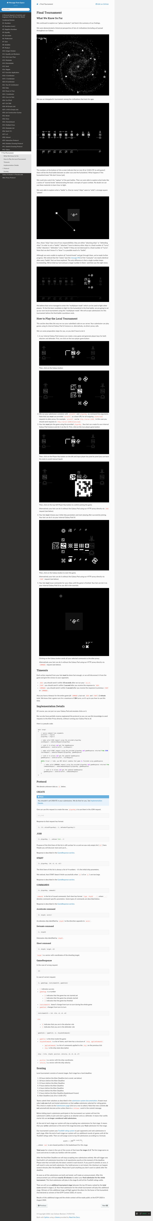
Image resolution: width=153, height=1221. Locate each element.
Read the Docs (74, 1217)
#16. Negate (6, 69)
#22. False (5, 88)
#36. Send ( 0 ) (7, 131)
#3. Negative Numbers (9, 29)
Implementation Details (11, 165)
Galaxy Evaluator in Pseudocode (12, 174)
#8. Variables (6, 45)
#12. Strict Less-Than (9, 57)
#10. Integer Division (9, 51)
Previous (42, 1205)
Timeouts (7, 162)
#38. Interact (6, 137)
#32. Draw (5, 119)
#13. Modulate (7, 60)
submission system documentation (84, 1101)
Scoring (6, 171)
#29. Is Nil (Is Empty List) (10, 109)
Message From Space (16, 3)
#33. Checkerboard (8, 122)
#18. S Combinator (8, 75)
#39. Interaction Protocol (10, 140)
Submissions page (63, 1106)
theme (57, 1217)
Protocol (6, 168)
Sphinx (46, 1217)
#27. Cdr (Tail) (6, 103)
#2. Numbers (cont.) (8, 26)
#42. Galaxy (6, 149)
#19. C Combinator (8, 79)
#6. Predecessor (7, 38)
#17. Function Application (10, 72)
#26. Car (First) (7, 100)
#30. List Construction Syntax (11, 112)
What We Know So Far (11, 156)
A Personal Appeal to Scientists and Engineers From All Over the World (13, 16)
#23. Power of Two (8, 91)
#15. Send (5, 66)
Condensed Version (8, 20)
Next (104, 1205)
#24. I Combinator (8, 94)
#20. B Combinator (8, 82)
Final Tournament (8, 153)
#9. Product (6, 48)
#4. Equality (6, 32)
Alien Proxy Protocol (8, 178)
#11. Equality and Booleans (11, 54)
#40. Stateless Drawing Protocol (12, 143)
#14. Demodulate (8, 63)
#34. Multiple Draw (8, 125)
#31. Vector (6, 116)
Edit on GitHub (103, 4)
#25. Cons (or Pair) (8, 97)
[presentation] (73, 1141)
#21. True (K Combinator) (10, 85)
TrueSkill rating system (66, 1131)
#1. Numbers (6, 23)
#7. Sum (5, 41)
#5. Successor (6, 35)
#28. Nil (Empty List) (8, 106)
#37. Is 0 (5, 134)
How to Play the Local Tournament (15, 159)
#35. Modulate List (8, 128)
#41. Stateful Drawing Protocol (12, 146)
